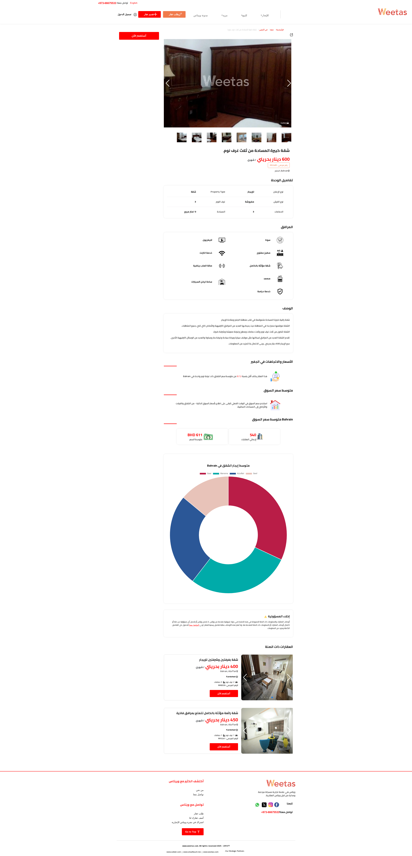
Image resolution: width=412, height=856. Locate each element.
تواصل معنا (198, 794)
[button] (167, 83)
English (133, 3)
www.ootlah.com (174, 852)
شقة (272, 30)
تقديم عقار (149, 14)
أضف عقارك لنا (196, 818)
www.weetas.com (210, 852)
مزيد (225, 15)
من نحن (200, 790)
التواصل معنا (194, 625)
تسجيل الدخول (124, 14)
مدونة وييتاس (200, 15)
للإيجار (265, 15)
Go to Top (191, 831)
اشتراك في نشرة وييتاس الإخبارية (188, 822)
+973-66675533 (107, 3)
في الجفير (263, 30)
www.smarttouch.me (192, 852)
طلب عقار (174, 14)
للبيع (244, 15)
